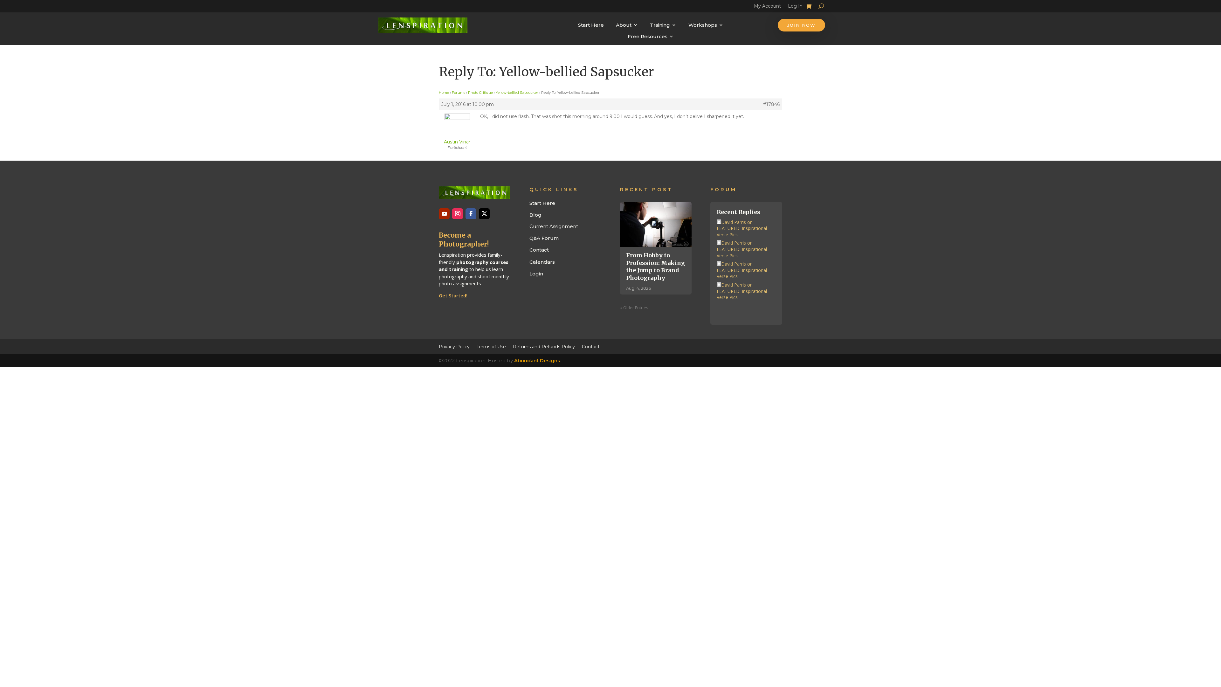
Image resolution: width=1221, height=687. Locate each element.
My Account (767, 7)
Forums (458, 92)
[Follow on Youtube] (444, 213)
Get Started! (453, 295)
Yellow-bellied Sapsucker (517, 92)
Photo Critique (480, 92)
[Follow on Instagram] (457, 213)
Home (444, 92)
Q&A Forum (544, 238)
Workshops (702, 25)
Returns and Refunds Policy (544, 346)
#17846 (771, 104)
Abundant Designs (537, 360)
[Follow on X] (484, 213)
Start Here (591, 25)
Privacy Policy (454, 346)
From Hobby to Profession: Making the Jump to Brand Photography (655, 266)
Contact (539, 250)
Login (536, 274)
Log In (795, 7)
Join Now (801, 25)
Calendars (542, 262)
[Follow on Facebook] (471, 213)
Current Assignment (553, 226)
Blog (535, 215)
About (623, 25)
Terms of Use (491, 346)
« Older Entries (634, 307)
